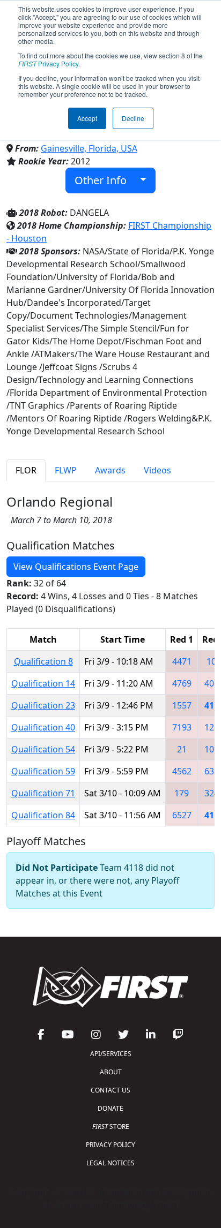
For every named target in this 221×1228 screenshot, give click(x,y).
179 (181, 793)
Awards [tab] (110, 470)
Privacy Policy (48, 63)
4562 (181, 771)
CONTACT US (110, 1090)
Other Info (105, 180)
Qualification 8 (43, 661)
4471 (181, 661)
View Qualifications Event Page (75, 566)
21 (182, 749)
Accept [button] (87, 118)
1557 (181, 705)
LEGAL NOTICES (110, 1162)
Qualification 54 (43, 749)
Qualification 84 (43, 815)
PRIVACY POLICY (110, 1144)
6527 (181, 815)
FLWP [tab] (66, 470)
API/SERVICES (110, 1053)
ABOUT (111, 1071)
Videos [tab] (157, 470)
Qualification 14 (43, 683)
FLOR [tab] (26, 470)
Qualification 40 (43, 727)
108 (214, 661)
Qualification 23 (43, 705)
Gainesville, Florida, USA (89, 148)
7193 (181, 727)
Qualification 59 (43, 771)
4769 (181, 683)
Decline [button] (133, 118)
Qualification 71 (43, 793)
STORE (110, 1126)
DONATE (110, 1108)
